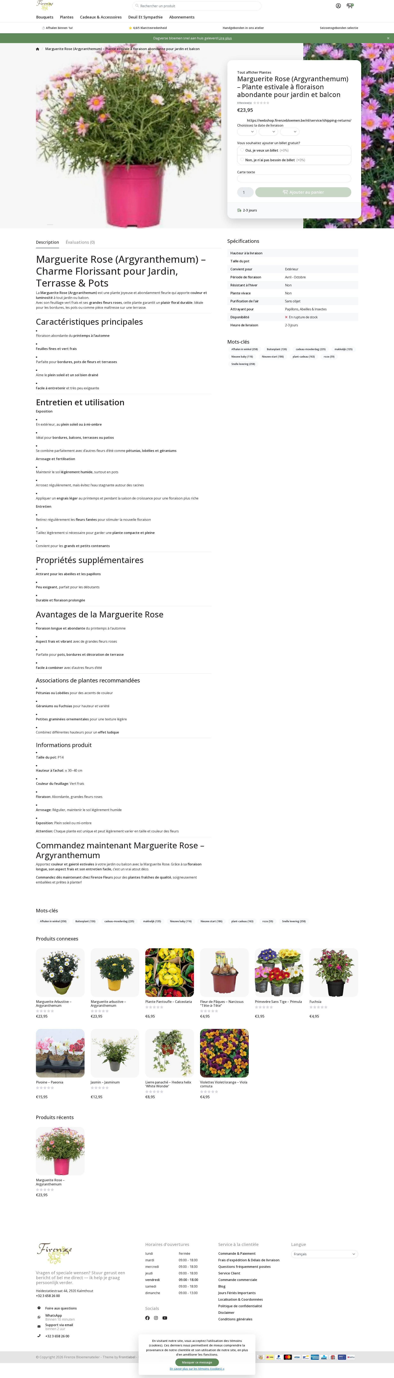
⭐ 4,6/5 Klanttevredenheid (148, 28)
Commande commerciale (237, 1279)
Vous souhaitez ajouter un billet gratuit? (268, 143)
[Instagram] (157, 1317)
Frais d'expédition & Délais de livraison (248, 1260)
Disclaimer (226, 1312)
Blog (221, 1286)
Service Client (229, 1273)
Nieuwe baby (242, 356)
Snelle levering (243, 364)
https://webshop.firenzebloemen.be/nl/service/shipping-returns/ (299, 120)
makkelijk (344, 349)
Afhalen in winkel (244, 349)
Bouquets (44, 17)
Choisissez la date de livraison (260, 125)
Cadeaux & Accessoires (101, 17)
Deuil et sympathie (145, 17)
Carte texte (246, 172)
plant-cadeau (304, 356)
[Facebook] (149, 1317)
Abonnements (182, 17)
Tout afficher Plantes (254, 72)
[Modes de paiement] (261, 1357)
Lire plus (225, 38)
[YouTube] (166, 1317)
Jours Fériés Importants (237, 1293)
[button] (338, 6)
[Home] (37, 49)
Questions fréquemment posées (244, 1266)
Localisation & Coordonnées (240, 1299)
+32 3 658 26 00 (48, 1295)
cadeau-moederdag (311, 349)
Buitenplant (277, 349)
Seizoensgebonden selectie (339, 28)
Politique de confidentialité (240, 1306)
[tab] (80, 243)
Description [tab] (47, 242)
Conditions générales (235, 1319)
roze (329, 356)
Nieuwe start (273, 356)
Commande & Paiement (237, 1253)
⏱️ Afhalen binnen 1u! (57, 28)
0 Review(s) (244, 103)
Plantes (66, 17)
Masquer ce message (197, 1362)
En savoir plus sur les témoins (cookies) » (197, 1369)
